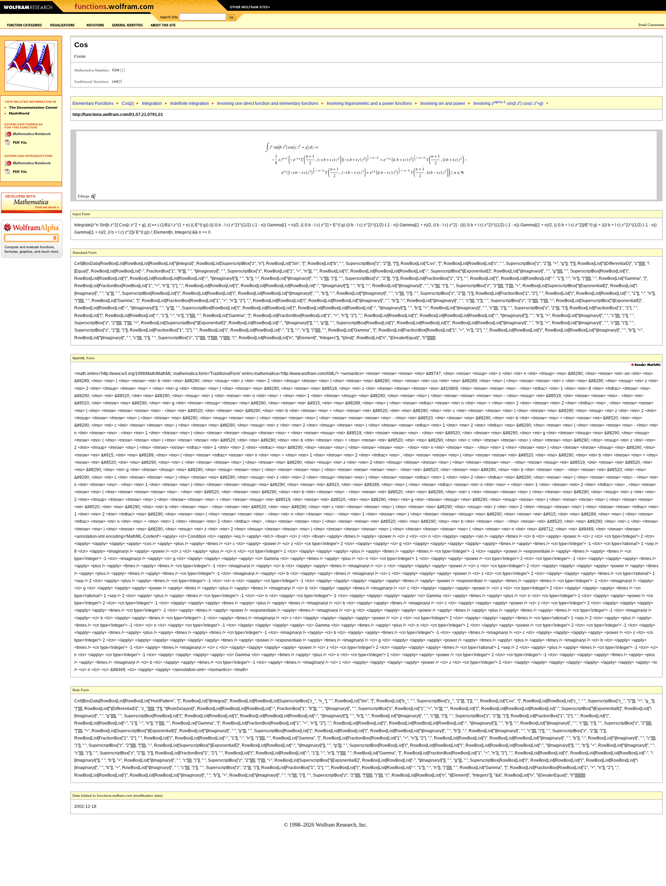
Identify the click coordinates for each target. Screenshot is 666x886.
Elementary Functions (92, 103)
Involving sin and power (442, 103)
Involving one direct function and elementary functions (267, 103)
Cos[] (128, 103)
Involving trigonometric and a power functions (369, 103)
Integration (152, 103)
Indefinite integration (189, 103)
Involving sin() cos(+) (508, 103)
